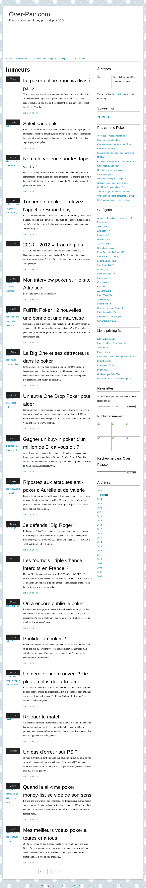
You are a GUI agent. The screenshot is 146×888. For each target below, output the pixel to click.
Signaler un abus (76, 886)
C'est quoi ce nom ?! (106, 148)
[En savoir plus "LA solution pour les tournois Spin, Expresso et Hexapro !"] (118, 444)
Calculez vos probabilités (108, 140)
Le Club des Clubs (105, 365)
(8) (103, 299)
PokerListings (103, 351)
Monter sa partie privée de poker (111, 178)
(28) (108, 256)
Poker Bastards (104, 360)
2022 (99, 507)
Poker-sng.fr (102, 369)
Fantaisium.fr (22, 58)
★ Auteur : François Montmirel (111, 136)
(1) (108, 321)
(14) (104, 278)
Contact (82, 58)
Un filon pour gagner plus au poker (113, 200)
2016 (99, 533)
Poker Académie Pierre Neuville (111, 343)
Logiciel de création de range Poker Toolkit (116, 356)
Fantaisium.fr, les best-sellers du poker (114, 378)
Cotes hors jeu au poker (107, 166)
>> (59, 871)
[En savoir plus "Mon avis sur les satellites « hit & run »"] (133, 429)
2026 (99, 490)
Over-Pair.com (29, 14)
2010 (99, 559)
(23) (105, 265)
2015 (99, 537)
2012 (99, 550)
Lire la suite (30, 113)
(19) (106, 273)
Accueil (9, 58)
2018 (99, 525)
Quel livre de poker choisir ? (110, 187)
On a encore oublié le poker (53, 603)
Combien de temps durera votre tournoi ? (115, 161)
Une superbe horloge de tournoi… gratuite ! (117, 196)
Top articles (55, 886)
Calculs (73, 58)
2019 (99, 520)
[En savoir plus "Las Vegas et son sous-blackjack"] (133, 444)
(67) (103, 235)
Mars (102, 495)
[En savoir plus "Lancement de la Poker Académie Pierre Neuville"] (104, 444)
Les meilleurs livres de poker (43, 58)
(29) (111, 252)
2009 (99, 563)
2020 (99, 516)
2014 (99, 542)
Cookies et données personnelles (104, 886)
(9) (104, 291)
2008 (99, 568)
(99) (102, 226)
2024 (99, 499)
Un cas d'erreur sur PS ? (50, 752)
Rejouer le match (42, 716)
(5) (106, 312)
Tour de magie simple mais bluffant (113, 191)
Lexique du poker (105, 174)
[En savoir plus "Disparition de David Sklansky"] (104, 429)
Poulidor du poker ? (44, 638)
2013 (99, 546)
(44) (103, 239)
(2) (109, 316)
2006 (99, 576)
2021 (99, 512)
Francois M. (117, 94)
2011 (99, 555)
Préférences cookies (124, 886)
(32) (103, 243)
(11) (105, 282)
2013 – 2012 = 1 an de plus (53, 244)
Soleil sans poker (42, 123)
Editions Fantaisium (106, 338)
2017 (99, 529)
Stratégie (63, 58)
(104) (102, 222)
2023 (99, 503)
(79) (103, 231)
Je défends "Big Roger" (48, 525)
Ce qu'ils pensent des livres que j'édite (114, 144)
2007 (99, 572)
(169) (114, 218)
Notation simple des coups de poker (113, 183)
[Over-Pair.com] (104, 82)
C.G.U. (87, 886)
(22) (102, 269)
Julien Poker (102, 347)
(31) (107, 248)
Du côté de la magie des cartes (110, 170)
